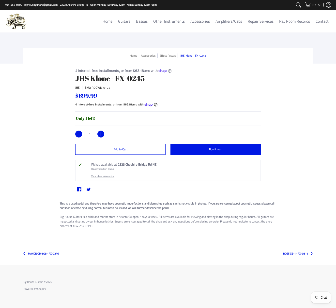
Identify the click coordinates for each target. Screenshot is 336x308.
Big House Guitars (33, 282)
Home (133, 55)
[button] (313, 5)
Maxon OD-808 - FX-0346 (43, 253)
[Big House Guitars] (16, 21)
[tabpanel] (168, 216)
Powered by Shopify (34, 289)
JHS (77, 87)
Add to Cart (120, 149)
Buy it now (215, 149)
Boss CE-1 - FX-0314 (295, 253)
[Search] (298, 5)
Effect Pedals (167, 55)
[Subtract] (78, 134)
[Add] (100, 134)
